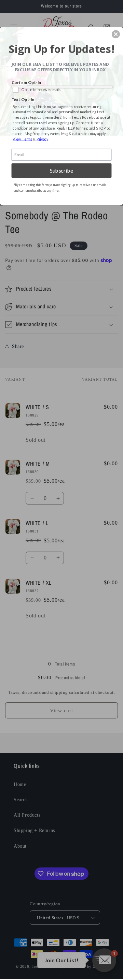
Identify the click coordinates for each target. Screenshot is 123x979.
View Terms (22, 139)
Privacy (42, 139)
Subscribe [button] (61, 170)
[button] (116, 34)
